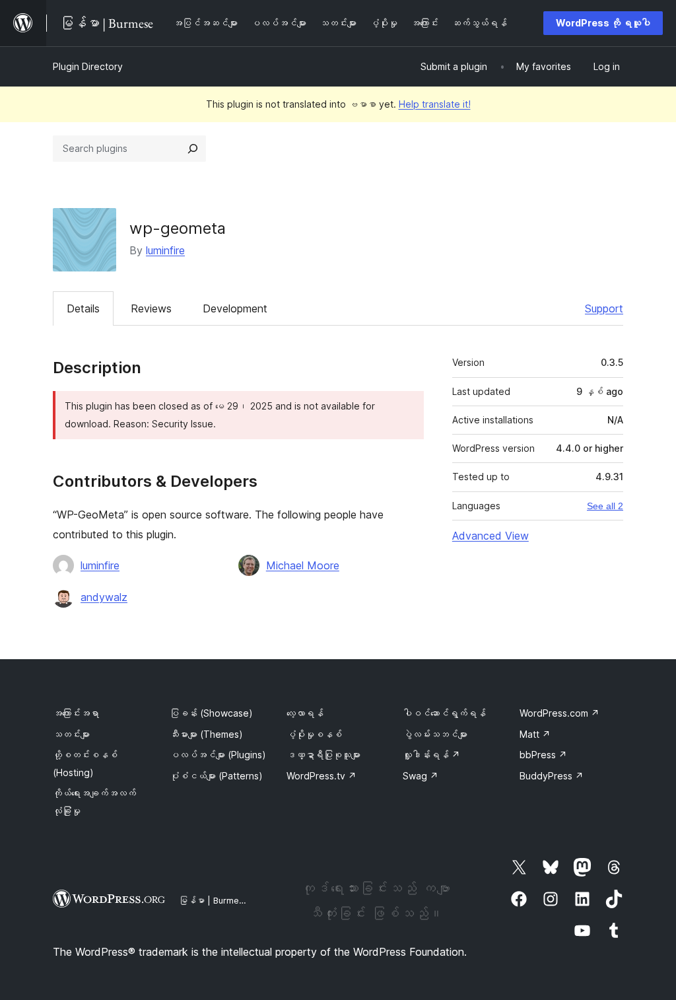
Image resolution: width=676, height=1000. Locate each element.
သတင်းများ (71, 734)
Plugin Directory (88, 66)
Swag (420, 775)
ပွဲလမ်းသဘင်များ (435, 734)
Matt (535, 734)
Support (604, 308)
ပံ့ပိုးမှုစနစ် (314, 734)
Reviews (151, 308)
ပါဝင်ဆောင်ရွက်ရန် (444, 713)
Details (83, 308)
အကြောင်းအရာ (76, 713)
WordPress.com (559, 713)
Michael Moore (302, 565)
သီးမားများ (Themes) (206, 734)
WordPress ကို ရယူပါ (603, 22)
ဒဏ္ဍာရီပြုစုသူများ (323, 754)
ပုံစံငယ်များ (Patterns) (216, 775)
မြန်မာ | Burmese (214, 900)
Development (235, 308)
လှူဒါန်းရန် (431, 754)
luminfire (165, 250)
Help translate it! (435, 104)
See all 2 (605, 506)
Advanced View (490, 535)
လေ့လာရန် (305, 713)
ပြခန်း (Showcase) (211, 713)
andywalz (104, 597)
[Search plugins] (193, 148)
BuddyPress (552, 775)
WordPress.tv (321, 775)
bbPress (543, 754)
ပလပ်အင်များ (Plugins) (218, 754)
